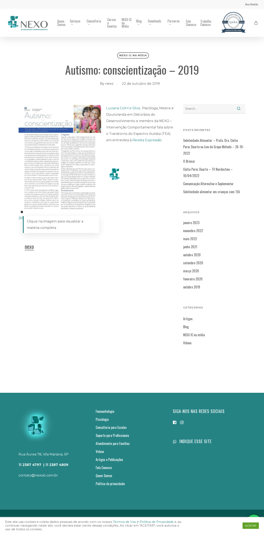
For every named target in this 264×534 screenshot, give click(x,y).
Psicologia (102, 419)
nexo (109, 84)
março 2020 (191, 270)
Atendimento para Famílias (113, 443)
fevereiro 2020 (193, 278)
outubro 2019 (191, 287)
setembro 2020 (193, 262)
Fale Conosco (104, 467)
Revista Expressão (147, 140)
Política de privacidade (110, 483)
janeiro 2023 (191, 222)
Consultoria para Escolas (111, 427)
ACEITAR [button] (250, 525)
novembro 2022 (193, 230)
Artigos (188, 318)
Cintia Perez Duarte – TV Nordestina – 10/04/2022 (208, 172)
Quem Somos (104, 475)
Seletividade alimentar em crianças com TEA (211, 191)
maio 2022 (190, 238)
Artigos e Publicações (109, 459)
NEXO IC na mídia (133, 55)
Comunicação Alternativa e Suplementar (208, 183)
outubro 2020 (192, 254)
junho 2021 (190, 246)
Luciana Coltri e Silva (123, 108)
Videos (187, 342)
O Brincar (189, 161)
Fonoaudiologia (105, 411)
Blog (186, 326)
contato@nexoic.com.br (38, 475)
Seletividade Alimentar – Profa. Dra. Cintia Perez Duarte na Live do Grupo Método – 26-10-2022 (213, 147)
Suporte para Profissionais (112, 435)
